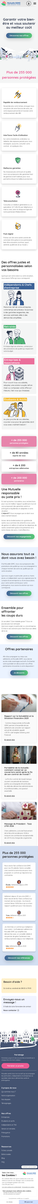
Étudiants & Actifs (15, 399)
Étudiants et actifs (8, 1121)
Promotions (5, 1136)
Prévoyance (5, 1133)
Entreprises (5, 1117)
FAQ (2, 1162)
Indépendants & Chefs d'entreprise (18, 286)
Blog (3, 1158)
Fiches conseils (6, 1150)
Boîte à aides (6, 1154)
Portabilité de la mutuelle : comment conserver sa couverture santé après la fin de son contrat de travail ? (18, 771)
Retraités (10, 326)
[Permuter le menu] (35, 3)
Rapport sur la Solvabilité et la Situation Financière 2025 (19, 717)
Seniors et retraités (8, 1129)
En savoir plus (9, 740)
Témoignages (6, 1103)
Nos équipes (5, 1099)
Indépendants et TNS (8, 1125)
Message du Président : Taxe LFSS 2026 (18, 825)
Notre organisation (8, 1096)
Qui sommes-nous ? (8, 1092)
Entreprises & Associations (12, 361)
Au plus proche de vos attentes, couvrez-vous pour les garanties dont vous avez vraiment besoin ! (19, 422)
